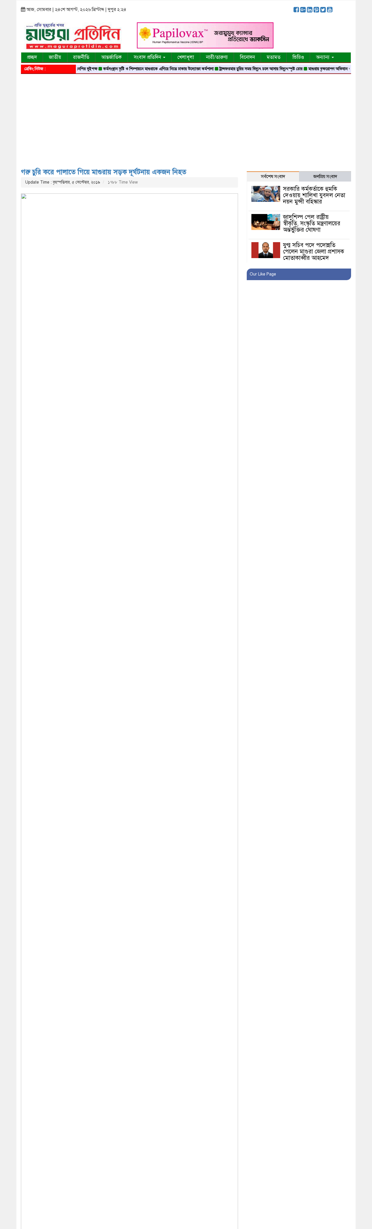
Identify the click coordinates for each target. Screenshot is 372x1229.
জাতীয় (55, 57)
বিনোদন (247, 57)
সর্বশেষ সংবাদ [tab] (273, 177)
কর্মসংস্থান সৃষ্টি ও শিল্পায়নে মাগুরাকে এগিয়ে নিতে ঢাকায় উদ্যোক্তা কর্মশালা (146, 68)
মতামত (273, 57)
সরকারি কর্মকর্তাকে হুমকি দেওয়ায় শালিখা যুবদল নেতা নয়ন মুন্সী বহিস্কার (314, 195)
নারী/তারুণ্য (217, 57)
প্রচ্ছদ (32, 57)
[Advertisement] (186, 118)
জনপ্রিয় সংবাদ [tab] (325, 177)
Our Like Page (263, 274)
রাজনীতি (81, 57)
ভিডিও (298, 57)
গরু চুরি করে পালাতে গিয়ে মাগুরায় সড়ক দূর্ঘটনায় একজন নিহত (103, 172)
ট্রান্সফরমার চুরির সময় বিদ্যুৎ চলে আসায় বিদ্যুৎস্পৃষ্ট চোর (248, 68)
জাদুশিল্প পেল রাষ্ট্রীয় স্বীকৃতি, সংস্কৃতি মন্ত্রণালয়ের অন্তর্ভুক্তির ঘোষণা (311, 223)
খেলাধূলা (185, 57)
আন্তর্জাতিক (111, 57)
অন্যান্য (323, 57)
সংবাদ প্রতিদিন (148, 57)
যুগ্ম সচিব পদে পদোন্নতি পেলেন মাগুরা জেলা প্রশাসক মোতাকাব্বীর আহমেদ (313, 252)
